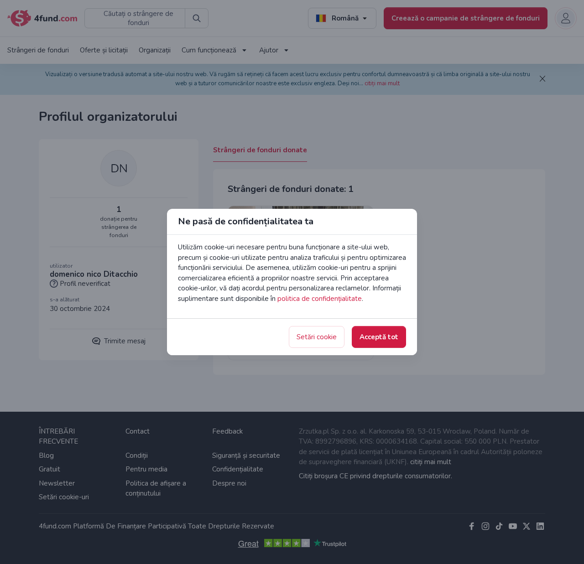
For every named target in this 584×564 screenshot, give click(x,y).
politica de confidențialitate (319, 298)
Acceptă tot (379, 337)
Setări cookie (317, 337)
